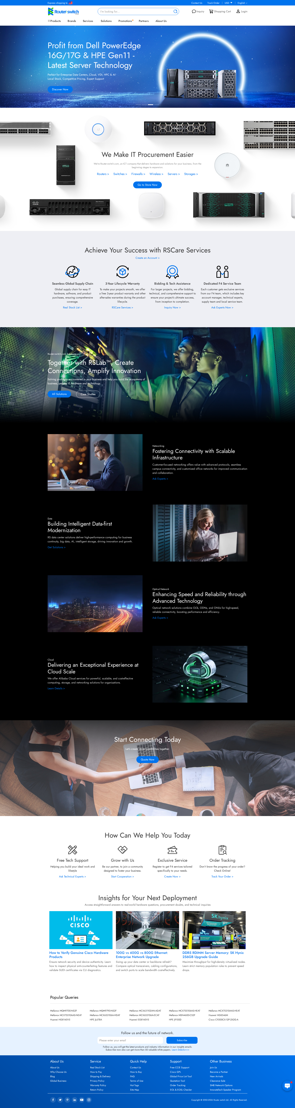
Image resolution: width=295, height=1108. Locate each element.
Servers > (174, 174)
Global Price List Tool (181, 1076)
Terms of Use (136, 1081)
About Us (161, 21)
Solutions (106, 21)
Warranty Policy (98, 1085)
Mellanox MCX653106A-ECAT (144, 1015)
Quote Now (147, 759)
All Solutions (59, 394)
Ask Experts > (160, 479)
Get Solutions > (57, 547)
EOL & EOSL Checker (181, 1089)
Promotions (125, 21)
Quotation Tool (177, 1081)
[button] (289, 67)
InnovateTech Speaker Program (225, 1089)
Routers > (103, 174)
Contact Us (196, 3)
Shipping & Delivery (100, 1076)
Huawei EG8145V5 (139, 1019)
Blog (52, 1076)
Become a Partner (219, 1072)
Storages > (191, 174)
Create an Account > (148, 258)
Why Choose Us (58, 1072)
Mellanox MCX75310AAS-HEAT (224, 1010)
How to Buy (136, 1072)
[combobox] (138, 11)
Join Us (213, 1067)
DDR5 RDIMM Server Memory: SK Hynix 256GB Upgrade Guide (213, 954)
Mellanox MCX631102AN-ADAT (145, 1010)
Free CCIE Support (179, 1067)
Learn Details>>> (180, 1049)
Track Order (213, 3)
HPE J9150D (175, 1019)
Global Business (58, 1081)
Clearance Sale (217, 1081)
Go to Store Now (147, 185)
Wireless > (157, 174)
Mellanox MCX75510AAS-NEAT (66, 1015)
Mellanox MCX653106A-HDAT (105, 1015)
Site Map (134, 1089)
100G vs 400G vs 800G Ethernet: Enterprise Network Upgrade (142, 954)
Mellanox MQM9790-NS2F (103, 1010)
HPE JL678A (96, 1019)
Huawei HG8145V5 (60, 1019)
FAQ (132, 1076)
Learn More (58, 94)
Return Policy (96, 1089)
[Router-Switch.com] (69, 11)
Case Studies (88, 394)
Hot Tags (134, 1085)
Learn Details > (56, 688)
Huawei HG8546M (218, 1015)
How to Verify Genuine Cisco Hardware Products (78, 954)
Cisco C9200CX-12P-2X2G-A (223, 1019)
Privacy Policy (97, 1081)
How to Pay (96, 1072)
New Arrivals (216, 1076)
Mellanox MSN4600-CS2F (182, 1015)
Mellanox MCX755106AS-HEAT (184, 1010)
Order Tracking (177, 1085)
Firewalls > (138, 174)
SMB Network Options (221, 1085)
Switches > (120, 174)
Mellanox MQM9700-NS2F (63, 1010)
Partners (144, 21)
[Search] (175, 11)
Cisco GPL (175, 1072)
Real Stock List (97, 1067)
